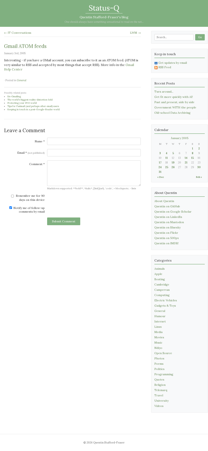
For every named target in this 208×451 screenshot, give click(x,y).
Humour (160, 316)
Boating (159, 279)
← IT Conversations (17, 33)
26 (173, 167)
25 (166, 167)
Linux (158, 327)
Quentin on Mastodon (169, 222)
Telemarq (160, 390)
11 (166, 158)
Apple (158, 274)
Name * (40, 141)
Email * (31, 153)
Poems (159, 364)
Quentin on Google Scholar (173, 211)
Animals (159, 268)
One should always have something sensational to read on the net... (104, 22)
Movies (159, 337)
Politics (159, 369)
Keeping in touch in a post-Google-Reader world (33, 109)
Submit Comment (63, 221)
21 (186, 162)
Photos (159, 358)
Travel (158, 395)
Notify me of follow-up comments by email (29, 209)
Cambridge (161, 284)
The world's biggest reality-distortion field (30, 99)
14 (186, 158)
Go (200, 37)
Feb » (199, 176)
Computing (162, 295)
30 (199, 167)
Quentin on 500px (166, 238)
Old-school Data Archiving (172, 113)
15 (192, 158)
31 (160, 172)
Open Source (163, 353)
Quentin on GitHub (167, 206)
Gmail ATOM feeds (25, 46)
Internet (160, 321)
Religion (160, 385)
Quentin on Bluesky (167, 227)
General (21, 80)
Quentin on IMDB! (166, 243)
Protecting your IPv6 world (22, 103)
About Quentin (164, 201)
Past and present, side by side (174, 102)
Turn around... (163, 91)
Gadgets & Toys (165, 305)
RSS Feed (164, 67)
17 (160, 162)
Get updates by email (172, 63)
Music (158, 342)
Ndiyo (158, 348)
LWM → (135, 33)
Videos (159, 406)
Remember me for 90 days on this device (30, 198)
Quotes (159, 379)
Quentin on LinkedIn (168, 217)
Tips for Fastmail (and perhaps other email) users (33, 106)
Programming (163, 374)
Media (158, 332)
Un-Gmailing (14, 96)
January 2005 (179, 138)
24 (160, 167)
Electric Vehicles (165, 300)
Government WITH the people (175, 107)
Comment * (37, 164)
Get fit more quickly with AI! (173, 97)
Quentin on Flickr (166, 233)
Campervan (162, 290)
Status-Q (104, 8)
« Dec (160, 176)
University (161, 400)
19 (173, 162)
